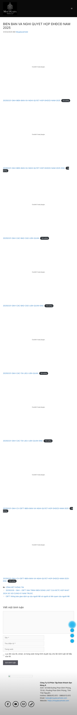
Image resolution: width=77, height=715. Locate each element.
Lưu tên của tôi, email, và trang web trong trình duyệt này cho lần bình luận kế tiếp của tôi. (38, 655)
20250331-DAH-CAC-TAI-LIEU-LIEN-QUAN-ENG (23, 441)
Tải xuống (66, 100)
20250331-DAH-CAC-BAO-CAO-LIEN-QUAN (21, 238)
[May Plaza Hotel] (10, 8)
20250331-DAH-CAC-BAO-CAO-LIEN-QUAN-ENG (23, 306)
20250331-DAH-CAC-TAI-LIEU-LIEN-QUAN (20, 373)
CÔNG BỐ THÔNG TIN (15, 587)
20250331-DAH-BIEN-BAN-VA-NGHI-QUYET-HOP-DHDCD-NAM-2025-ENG (34, 168)
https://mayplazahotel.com (58, 701)
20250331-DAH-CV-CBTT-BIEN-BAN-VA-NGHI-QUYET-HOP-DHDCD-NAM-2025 (36, 508)
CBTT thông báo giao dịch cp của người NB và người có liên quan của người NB (37, 596)
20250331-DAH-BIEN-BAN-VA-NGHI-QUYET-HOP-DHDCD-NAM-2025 (31, 101)
